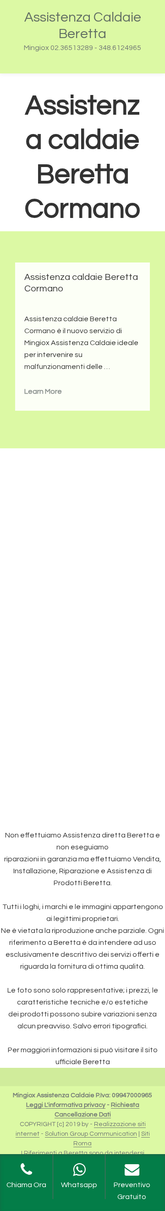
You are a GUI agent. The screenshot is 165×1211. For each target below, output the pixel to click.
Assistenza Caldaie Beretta (82, 25)
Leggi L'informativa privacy (65, 1105)
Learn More (43, 391)
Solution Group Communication (91, 1134)
